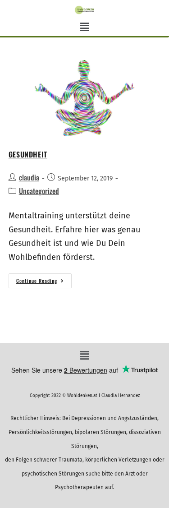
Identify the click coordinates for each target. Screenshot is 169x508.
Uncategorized (39, 190)
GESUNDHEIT (28, 154)
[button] (84, 27)
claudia (29, 177)
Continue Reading (44, 278)
